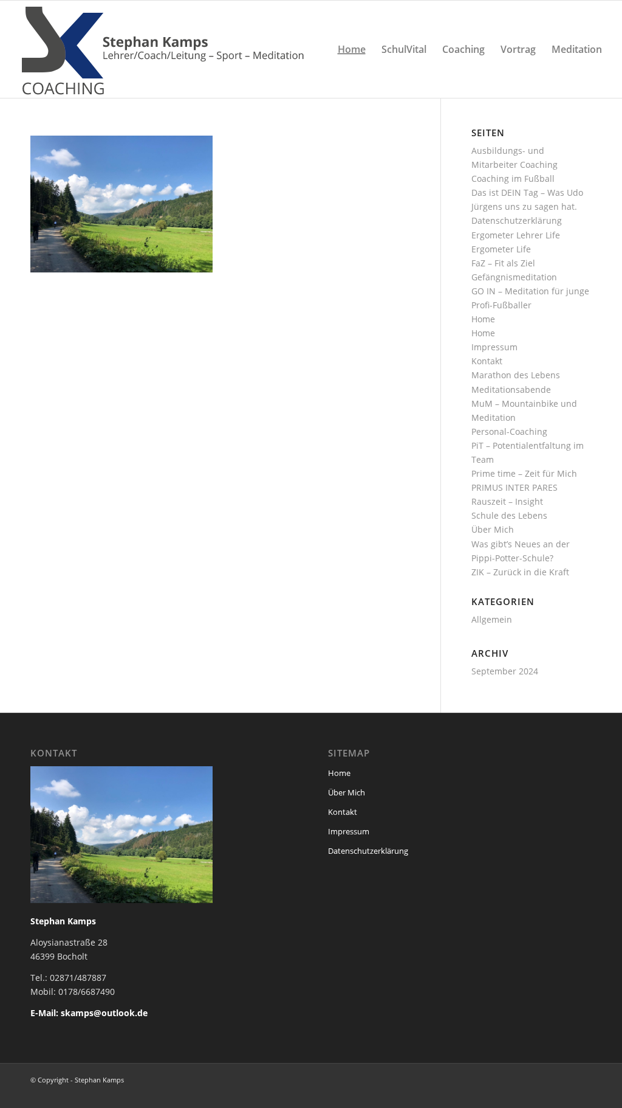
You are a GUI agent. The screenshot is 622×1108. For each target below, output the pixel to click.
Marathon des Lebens (515, 375)
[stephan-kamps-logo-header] (167, 49)
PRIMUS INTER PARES (514, 487)
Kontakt (486, 361)
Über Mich (492, 529)
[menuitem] (352, 49)
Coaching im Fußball (513, 178)
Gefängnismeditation (514, 277)
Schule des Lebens (509, 515)
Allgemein (491, 619)
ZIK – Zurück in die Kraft (520, 572)
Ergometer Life (501, 249)
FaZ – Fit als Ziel (503, 263)
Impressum (494, 347)
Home (483, 319)
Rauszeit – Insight (507, 501)
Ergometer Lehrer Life (515, 235)
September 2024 (504, 671)
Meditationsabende (511, 389)
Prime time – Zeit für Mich (524, 473)
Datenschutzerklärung (516, 220)
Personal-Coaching (509, 431)
